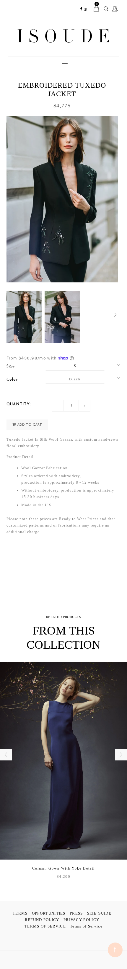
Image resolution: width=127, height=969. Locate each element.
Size (10, 366)
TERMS (20, 913)
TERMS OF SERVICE (45, 926)
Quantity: (18, 404)
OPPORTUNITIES (49, 913)
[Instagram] (85, 9)
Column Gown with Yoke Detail (63, 868)
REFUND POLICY (42, 920)
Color (12, 380)
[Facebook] (81, 9)
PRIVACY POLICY (81, 920)
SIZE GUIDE (99, 913)
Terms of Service (86, 926)
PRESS (76, 913)
